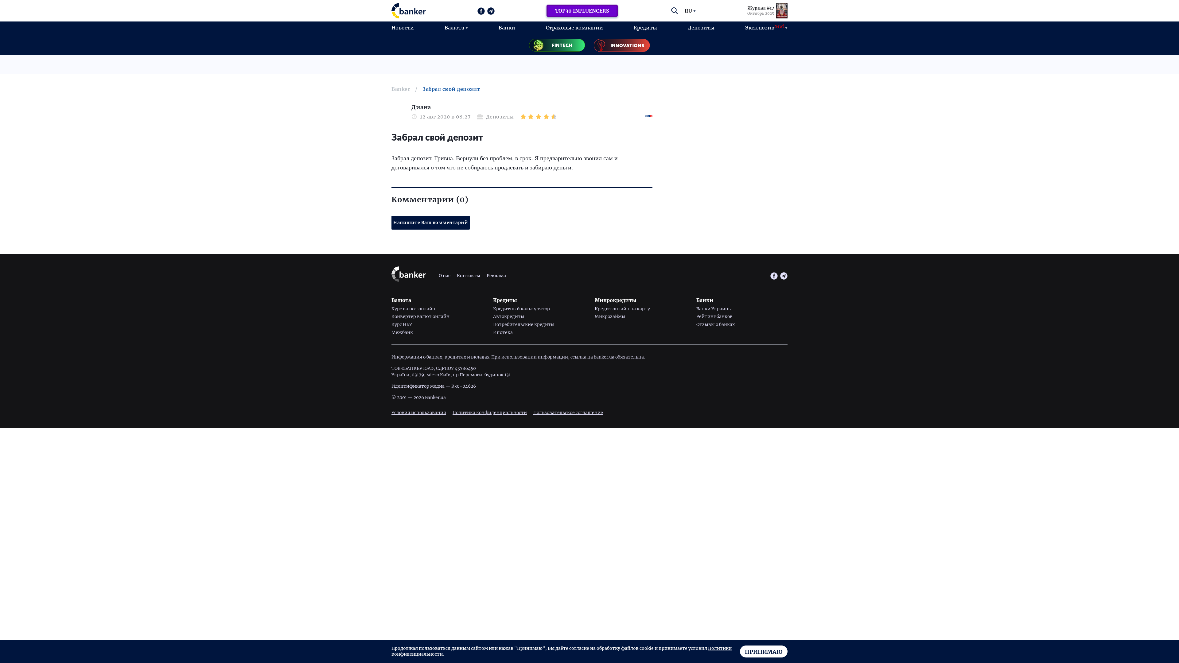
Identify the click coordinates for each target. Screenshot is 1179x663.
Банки (507, 28)
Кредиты (645, 28)
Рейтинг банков (714, 316)
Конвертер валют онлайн (420, 316)
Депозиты (701, 28)
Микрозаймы (610, 316)
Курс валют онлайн (413, 309)
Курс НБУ (401, 324)
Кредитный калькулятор (521, 309)
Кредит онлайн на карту (622, 309)
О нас (444, 275)
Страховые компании (574, 28)
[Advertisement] (725, 147)
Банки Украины (714, 309)
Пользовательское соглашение (568, 412)
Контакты (468, 275)
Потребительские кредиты (523, 324)
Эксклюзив (764, 27)
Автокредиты (508, 316)
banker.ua (604, 357)
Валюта (454, 28)
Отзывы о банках (715, 324)
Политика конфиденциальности (490, 412)
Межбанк (402, 332)
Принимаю (764, 651)
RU (688, 11)
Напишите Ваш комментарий (430, 222)
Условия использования (418, 412)
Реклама (496, 275)
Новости (402, 28)
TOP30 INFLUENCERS (582, 11)
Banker (400, 89)
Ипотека (503, 332)
